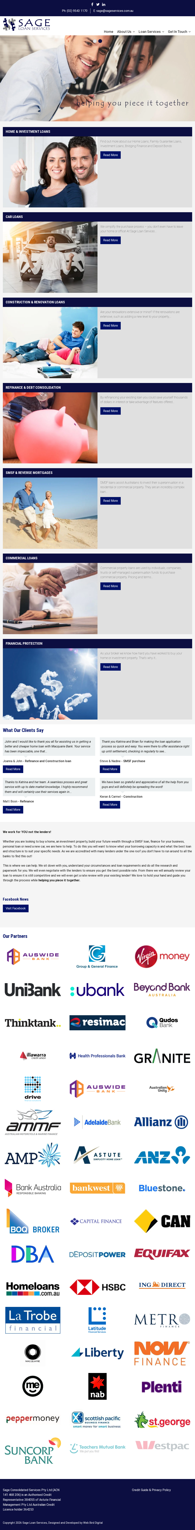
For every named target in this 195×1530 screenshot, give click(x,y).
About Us (124, 32)
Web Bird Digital (93, 1522)
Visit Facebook (16, 908)
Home (108, 32)
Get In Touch (177, 32)
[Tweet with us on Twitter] (97, 4)
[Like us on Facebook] (92, 4)
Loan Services (150, 32)
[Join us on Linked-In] (103, 4)
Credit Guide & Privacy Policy (151, 1490)
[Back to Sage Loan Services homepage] (26, 25)
